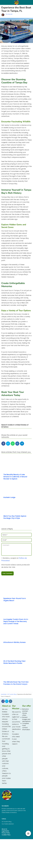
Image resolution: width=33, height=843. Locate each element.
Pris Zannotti (9, 14)
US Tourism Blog (6, 821)
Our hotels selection (8, 824)
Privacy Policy (6, 833)
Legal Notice (5, 831)
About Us (4, 829)
